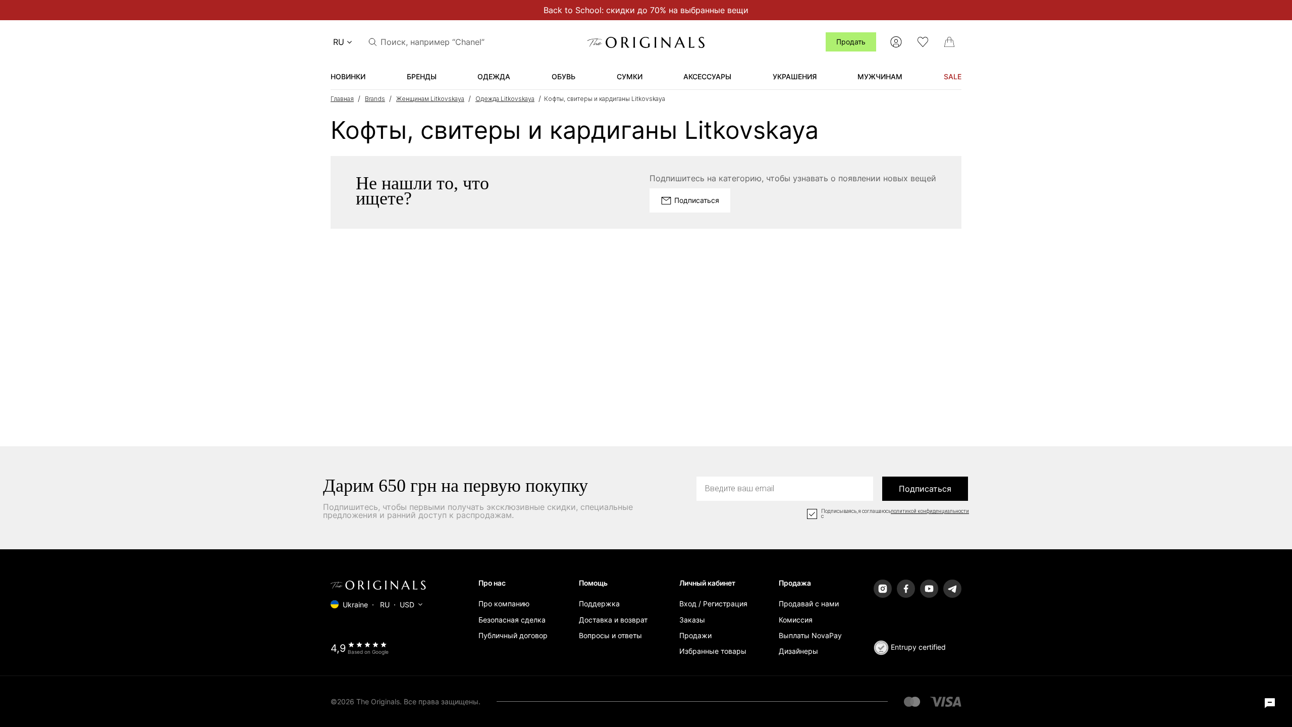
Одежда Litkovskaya (504, 98)
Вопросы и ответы (610, 635)
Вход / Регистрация (713, 603)
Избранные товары (712, 651)
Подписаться (925, 489)
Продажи (695, 635)
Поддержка (599, 603)
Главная (342, 98)
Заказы (692, 619)
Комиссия (796, 619)
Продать (851, 41)
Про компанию (503, 603)
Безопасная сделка (512, 619)
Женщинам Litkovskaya (430, 98)
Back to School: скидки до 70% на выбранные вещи (646, 10)
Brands (375, 98)
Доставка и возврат (613, 619)
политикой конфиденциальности (930, 511)
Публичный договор (513, 635)
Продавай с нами (809, 603)
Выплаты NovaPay (810, 635)
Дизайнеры (798, 651)
